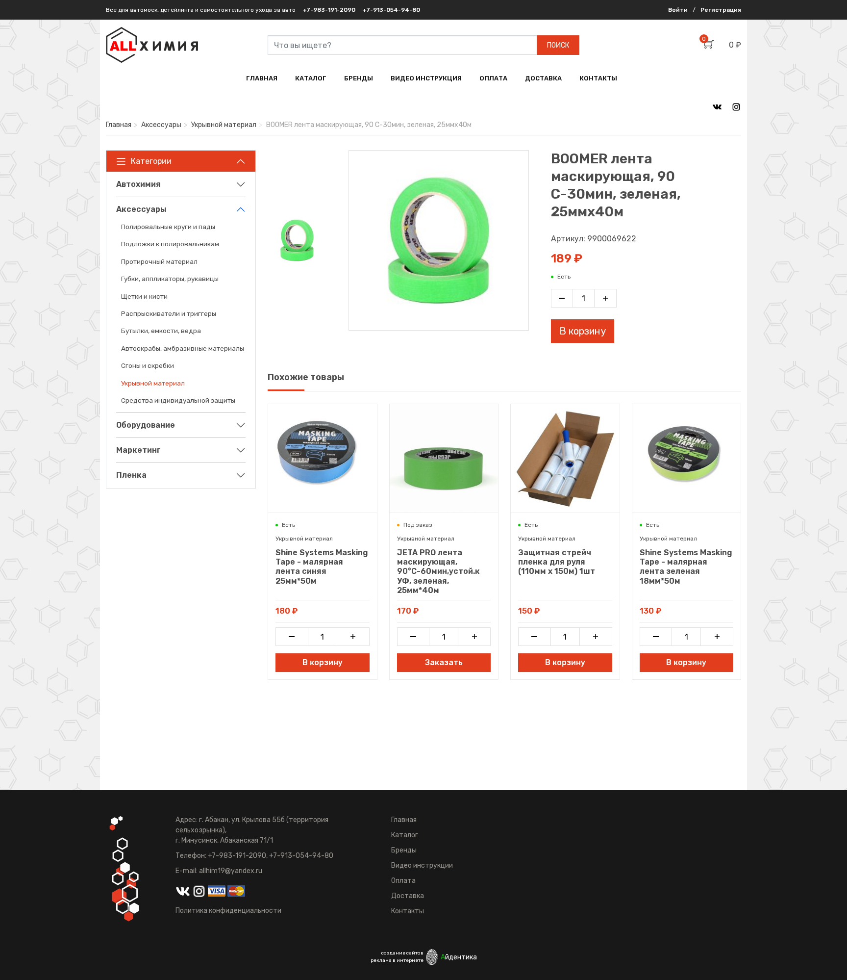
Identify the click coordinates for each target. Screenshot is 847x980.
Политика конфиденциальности (228, 910)
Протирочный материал (159, 261)
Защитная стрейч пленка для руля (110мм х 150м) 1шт (556, 562)
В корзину (582, 331)
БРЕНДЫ (358, 78)
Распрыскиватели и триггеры (168, 313)
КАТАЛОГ (310, 78)
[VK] (717, 106)
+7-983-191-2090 (329, 9)
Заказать (444, 662)
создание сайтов (402, 953)
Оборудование (145, 425)
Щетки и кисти (144, 296)
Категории (151, 161)
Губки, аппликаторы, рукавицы (170, 279)
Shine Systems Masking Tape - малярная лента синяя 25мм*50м (321, 567)
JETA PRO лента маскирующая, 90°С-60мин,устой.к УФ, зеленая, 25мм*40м (438, 571)
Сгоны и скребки (147, 365)
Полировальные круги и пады (168, 227)
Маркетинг (138, 450)
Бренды (404, 850)
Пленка (131, 475)
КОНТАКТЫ (598, 78)
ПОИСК (558, 45)
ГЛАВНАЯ (261, 78)
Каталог (404, 835)
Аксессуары (161, 125)
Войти (678, 9)
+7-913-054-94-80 (391, 9)
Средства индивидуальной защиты (178, 400)
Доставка (407, 896)
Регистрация (720, 9)
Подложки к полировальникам (170, 244)
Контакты (407, 911)
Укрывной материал (223, 125)
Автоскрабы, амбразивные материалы (182, 348)
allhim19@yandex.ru (230, 871)
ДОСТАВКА (543, 78)
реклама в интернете (397, 960)
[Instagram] (736, 106)
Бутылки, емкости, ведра (161, 331)
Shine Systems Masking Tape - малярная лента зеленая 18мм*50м (686, 567)
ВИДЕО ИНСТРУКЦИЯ (426, 78)
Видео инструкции (422, 865)
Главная (118, 125)
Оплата (403, 881)
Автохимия (138, 184)
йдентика (459, 957)
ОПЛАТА (493, 78)
